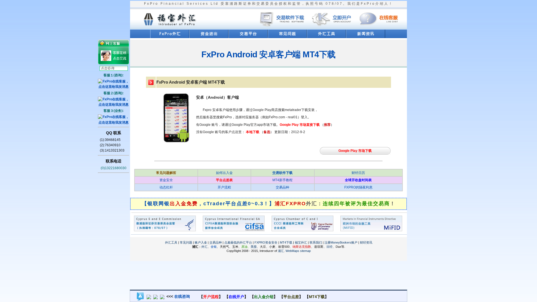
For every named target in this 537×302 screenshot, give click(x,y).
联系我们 (316, 242)
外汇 (204, 246)
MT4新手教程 (282, 180)
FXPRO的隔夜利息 (358, 187)
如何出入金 (224, 173)
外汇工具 (171, 242)
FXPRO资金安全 (266, 242)
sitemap (305, 251)
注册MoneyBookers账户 (340, 242)
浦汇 (281, 251)
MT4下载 (286, 242)
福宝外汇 (301, 242)
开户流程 (224, 187)
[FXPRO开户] (331, 28)
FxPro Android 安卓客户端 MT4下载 (268, 54)
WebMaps (292, 251)
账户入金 (201, 242)
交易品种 (282, 187)
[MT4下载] (283, 28)
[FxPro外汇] (170, 27)
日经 (329, 246)
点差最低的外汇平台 (238, 242)
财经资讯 (366, 242)
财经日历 (358, 173)
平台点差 (291, 296)
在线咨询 (182, 296)
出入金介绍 (264, 296)
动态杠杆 (166, 187)
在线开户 (236, 296)
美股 (254, 246)
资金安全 (166, 180)
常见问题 (186, 242)
